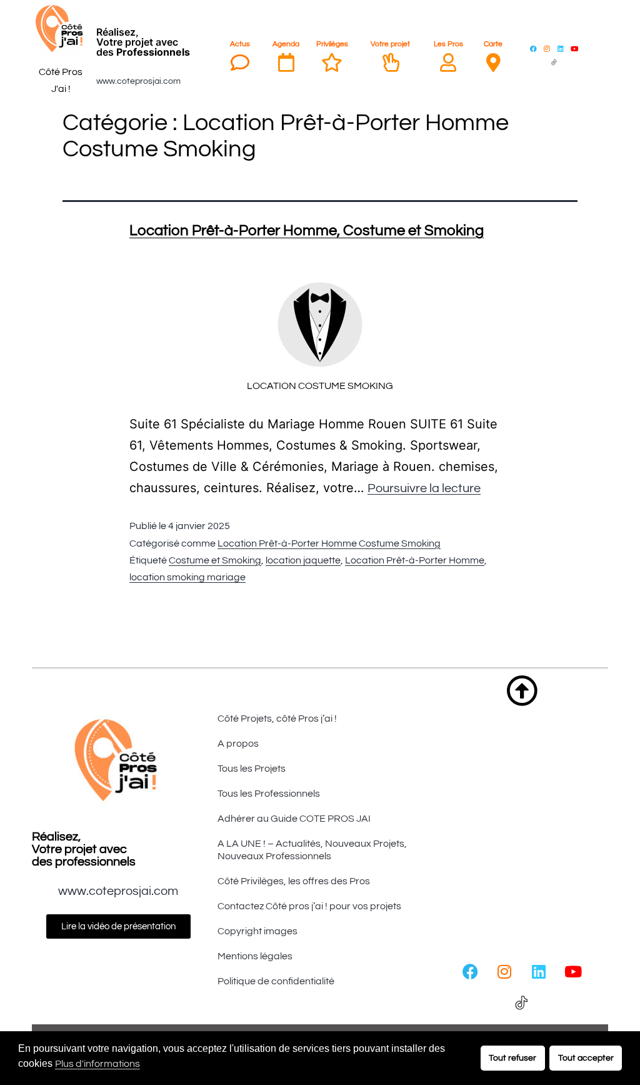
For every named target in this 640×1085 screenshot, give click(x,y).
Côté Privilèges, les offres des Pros (294, 881)
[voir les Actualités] (240, 62)
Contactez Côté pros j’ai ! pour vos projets (309, 906)
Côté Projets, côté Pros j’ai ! (277, 719)
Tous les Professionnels (269, 794)
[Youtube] (574, 48)
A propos (238, 744)
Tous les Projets (252, 769)
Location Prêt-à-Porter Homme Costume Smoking (329, 543)
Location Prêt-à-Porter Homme (414, 560)
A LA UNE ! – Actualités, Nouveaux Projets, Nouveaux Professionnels (312, 850)
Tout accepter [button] (586, 1057)
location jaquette (303, 560)
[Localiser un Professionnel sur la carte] (493, 62)
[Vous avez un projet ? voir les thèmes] (390, 62)
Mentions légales (255, 956)
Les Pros (448, 44)
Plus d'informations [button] (97, 1064)
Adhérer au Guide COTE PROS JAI (294, 819)
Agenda (285, 44)
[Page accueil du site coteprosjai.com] (60, 29)
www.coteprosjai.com (138, 81)
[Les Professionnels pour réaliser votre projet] (448, 62)
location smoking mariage (187, 577)
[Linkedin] (561, 48)
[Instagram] (547, 48)
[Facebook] (533, 48)
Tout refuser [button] (512, 1057)
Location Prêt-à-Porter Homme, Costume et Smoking (306, 230)
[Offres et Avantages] (331, 62)
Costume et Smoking (215, 560)
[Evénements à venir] (286, 62)
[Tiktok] (554, 62)
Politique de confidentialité (276, 981)
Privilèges (332, 44)
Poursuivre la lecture (424, 488)
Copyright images (258, 931)
